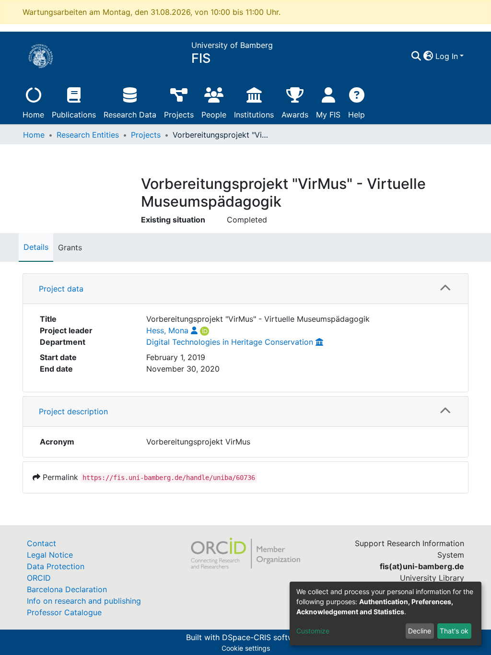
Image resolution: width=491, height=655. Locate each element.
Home (33, 114)
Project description (73, 411)
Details (35, 247)
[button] (428, 56)
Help (356, 114)
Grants (70, 247)
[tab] (245, 289)
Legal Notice (50, 555)
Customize (312, 631)
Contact (41, 543)
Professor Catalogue (64, 612)
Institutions (254, 114)
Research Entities (88, 135)
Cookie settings (246, 648)
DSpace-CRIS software (263, 637)
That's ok (454, 631)
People (213, 114)
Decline (419, 631)
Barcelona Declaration (67, 589)
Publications (74, 114)
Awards (294, 114)
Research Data (130, 114)
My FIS (328, 114)
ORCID (39, 578)
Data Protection (55, 566)
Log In (446, 56)
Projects (179, 114)
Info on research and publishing (84, 601)
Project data (61, 288)
